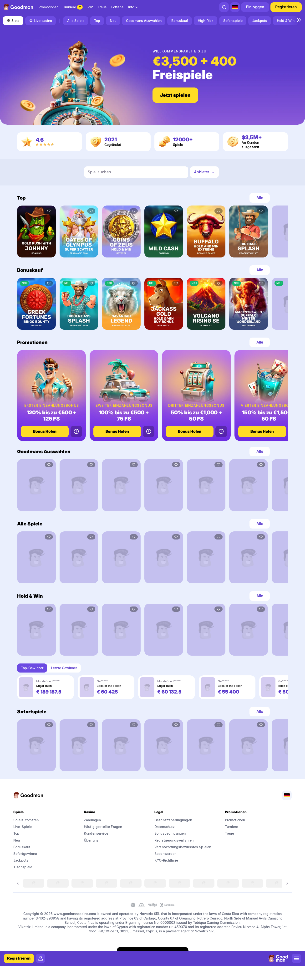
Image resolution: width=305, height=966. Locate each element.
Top (16, 833)
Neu (16, 840)
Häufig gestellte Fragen (103, 827)
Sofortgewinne (25, 854)
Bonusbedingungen (170, 833)
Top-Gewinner (32, 668)
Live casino (43, 21)
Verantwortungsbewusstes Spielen (182, 847)
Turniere (231, 827)
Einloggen (255, 7)
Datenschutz (164, 827)
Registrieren (286, 7)
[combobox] (133, 7)
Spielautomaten (26, 820)
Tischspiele (22, 867)
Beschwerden (165, 854)
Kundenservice (96, 833)
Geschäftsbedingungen (173, 820)
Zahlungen (92, 820)
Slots (15, 21)
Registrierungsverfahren (173, 840)
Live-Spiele (22, 827)
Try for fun (36, 250)
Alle (259, 197)
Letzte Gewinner (64, 668)
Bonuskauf (21, 847)
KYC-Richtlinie (166, 860)
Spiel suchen (99, 172)
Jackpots (20, 860)
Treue (229, 833)
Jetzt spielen (175, 95)
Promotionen (235, 820)
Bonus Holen (44, 431)
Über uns (91, 840)
